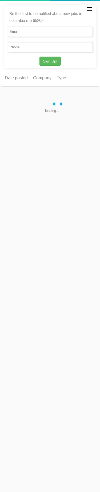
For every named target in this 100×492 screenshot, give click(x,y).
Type (61, 78)
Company (42, 78)
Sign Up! (50, 61)
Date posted (16, 78)
